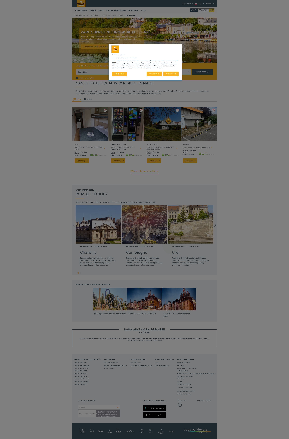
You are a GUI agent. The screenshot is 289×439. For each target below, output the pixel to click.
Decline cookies (154, 74)
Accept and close (171, 74)
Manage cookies (119, 74)
